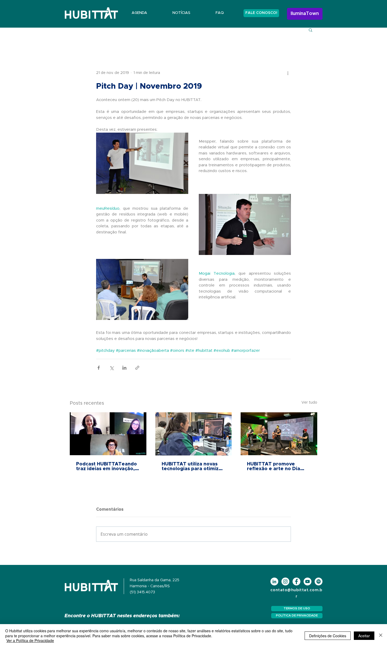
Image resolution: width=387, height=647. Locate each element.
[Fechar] (381, 635)
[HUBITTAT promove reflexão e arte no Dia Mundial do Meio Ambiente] (279, 433)
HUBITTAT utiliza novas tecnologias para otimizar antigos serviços (193, 466)
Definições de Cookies (327, 635)
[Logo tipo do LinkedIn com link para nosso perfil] (274, 581)
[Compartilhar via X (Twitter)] (111, 367)
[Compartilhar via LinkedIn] (124, 367)
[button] (310, 30)
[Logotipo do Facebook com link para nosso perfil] (296, 581)
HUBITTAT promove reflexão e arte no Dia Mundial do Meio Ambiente (273, 466)
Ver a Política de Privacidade (30, 640)
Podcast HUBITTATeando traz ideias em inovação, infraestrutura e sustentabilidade (106, 466)
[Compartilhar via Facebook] (98, 367)
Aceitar (364, 635)
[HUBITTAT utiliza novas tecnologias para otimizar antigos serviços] (193, 433)
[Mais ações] (288, 73)
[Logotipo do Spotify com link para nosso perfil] (318, 581)
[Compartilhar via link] (137, 367)
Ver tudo (309, 402)
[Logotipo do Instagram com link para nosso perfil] (285, 581)
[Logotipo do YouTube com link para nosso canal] (307, 581)
